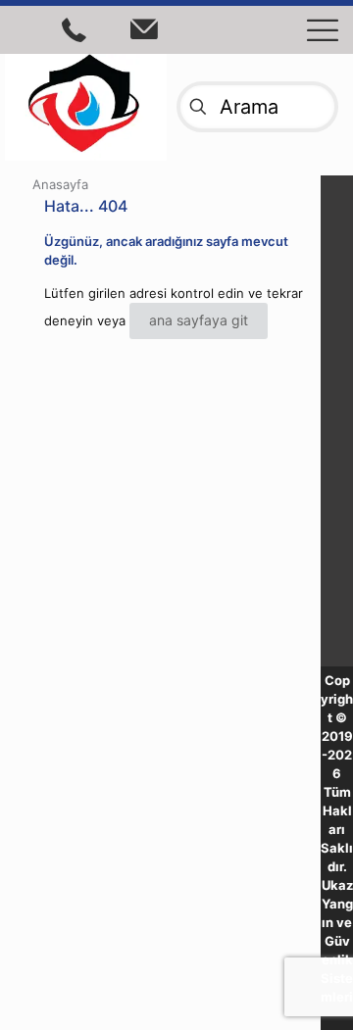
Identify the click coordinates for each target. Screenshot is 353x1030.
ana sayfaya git (198, 320)
